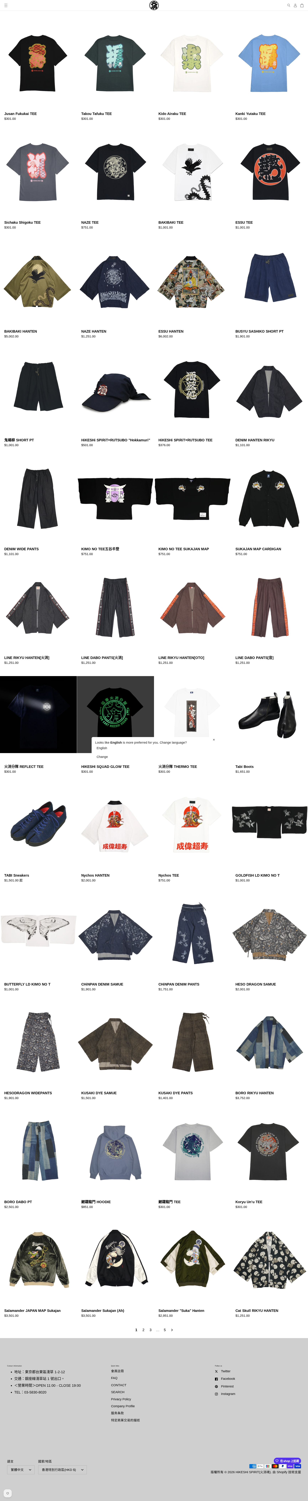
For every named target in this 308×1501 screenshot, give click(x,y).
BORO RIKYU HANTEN (269, 1049)
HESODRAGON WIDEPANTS (38, 1049)
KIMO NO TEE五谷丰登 (115, 505)
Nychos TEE (192, 831)
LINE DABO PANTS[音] (269, 614)
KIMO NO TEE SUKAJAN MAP (192, 505)
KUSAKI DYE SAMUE (115, 1049)
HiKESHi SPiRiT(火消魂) (253, 1472)
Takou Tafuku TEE (115, 70)
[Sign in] (295, 5)
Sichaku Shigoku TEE (38, 178)
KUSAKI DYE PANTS (192, 1049)
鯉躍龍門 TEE (192, 1158)
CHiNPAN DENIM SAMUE (115, 940)
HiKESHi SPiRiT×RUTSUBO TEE (192, 396)
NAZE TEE (115, 178)
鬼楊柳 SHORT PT (38, 396)
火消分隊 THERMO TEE (192, 722)
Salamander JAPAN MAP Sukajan (38, 1267)
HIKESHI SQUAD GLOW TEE (115, 722)
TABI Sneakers (38, 831)
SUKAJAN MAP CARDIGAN (269, 505)
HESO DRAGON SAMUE (269, 940)
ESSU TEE (269, 178)
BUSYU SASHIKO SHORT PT (269, 287)
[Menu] (5, 5)
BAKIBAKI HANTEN (38, 287)
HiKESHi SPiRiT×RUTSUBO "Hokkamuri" (115, 396)
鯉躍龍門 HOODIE (115, 1158)
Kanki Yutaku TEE (269, 70)
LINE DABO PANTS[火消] (115, 614)
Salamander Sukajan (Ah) (115, 1267)
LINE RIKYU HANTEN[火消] (38, 614)
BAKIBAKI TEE (192, 178)
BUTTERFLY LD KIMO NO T (38, 940)
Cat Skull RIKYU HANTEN (269, 1267)
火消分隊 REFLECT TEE (38, 722)
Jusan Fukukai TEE (38, 70)
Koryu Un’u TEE (269, 1158)
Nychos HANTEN (115, 831)
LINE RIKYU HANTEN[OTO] (192, 614)
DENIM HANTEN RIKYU (269, 396)
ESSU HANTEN (192, 287)
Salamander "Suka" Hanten (192, 1267)
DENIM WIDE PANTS (38, 505)
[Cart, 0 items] (302, 5)
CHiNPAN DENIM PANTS (192, 940)
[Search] (288, 5)
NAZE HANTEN (115, 287)
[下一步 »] (172, 1329)
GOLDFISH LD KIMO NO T (269, 831)
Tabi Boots (269, 722)
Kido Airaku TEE (192, 70)
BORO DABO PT (38, 1158)
